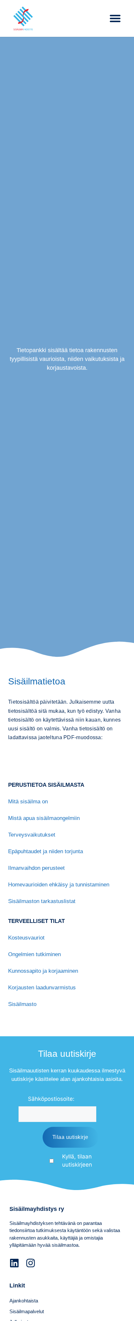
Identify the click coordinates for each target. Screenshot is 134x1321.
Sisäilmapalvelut (26, 1311)
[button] (115, 18)
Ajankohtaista (23, 1300)
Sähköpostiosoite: (51, 1099)
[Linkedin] (14, 1263)
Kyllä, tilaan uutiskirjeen (77, 1160)
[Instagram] (30, 1263)
